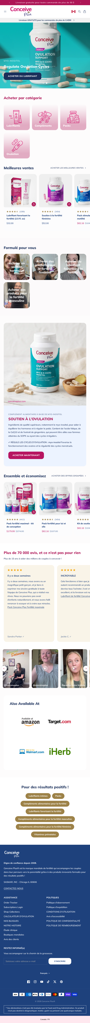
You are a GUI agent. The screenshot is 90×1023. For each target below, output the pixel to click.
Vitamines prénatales (45, 834)
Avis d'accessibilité (55, 916)
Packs (58, 796)
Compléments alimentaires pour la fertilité (45, 803)
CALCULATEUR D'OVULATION (19, 916)
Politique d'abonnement (58, 902)
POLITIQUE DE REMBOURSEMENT (63, 925)
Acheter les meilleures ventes (66, 168)
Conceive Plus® (48, 1001)
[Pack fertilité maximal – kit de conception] (20, 498)
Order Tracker (10, 902)
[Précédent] (9, 2)
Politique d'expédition (56, 907)
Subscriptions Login (13, 907)
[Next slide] (86, 668)
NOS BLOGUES (11, 921)
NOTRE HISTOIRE (12, 925)
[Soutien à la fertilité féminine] (55, 190)
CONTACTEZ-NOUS (13, 888)
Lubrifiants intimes (38, 796)
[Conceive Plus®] (21, 12)
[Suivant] (80, 2)
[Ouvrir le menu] (5, 11)
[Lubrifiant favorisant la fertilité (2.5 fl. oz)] (20, 190)
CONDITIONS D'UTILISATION (60, 911)
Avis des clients (11, 939)
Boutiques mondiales (14, 934)
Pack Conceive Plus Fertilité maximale (26, 607)
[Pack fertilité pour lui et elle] (55, 498)
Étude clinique (10, 930)
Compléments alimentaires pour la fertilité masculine (45, 819)
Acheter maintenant (62, 72)
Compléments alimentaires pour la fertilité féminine (45, 826)
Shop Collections (12, 911)
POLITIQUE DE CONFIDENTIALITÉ (63, 921)
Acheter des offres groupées (67, 476)
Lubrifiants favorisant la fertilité (45, 811)
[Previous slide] (4, 668)
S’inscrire (60, 961)
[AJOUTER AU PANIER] (34, 204)
